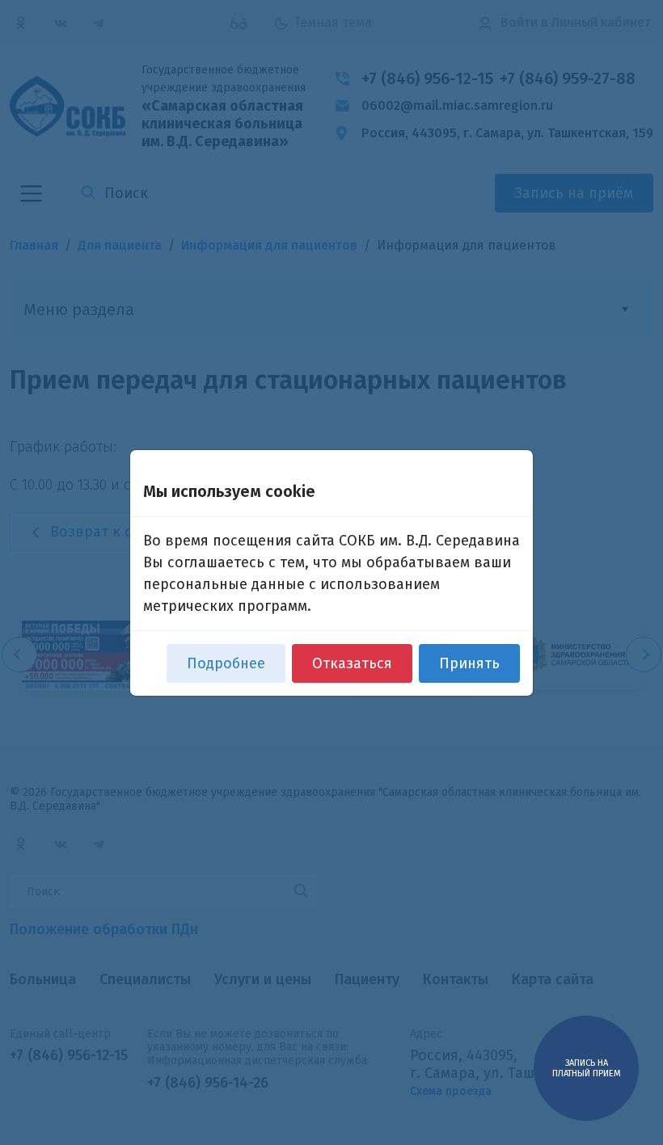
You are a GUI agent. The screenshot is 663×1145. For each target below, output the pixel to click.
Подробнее (226, 663)
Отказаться (352, 663)
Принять (469, 663)
